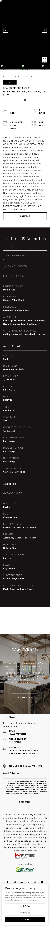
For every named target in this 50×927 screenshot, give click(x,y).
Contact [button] (25, 216)
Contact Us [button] (25, 697)
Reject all (25, 906)
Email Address (11, 772)
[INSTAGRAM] (14, 882)
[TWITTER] (28, 882)
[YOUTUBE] (42, 882)
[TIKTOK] (35, 882)
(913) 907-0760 (15, 741)
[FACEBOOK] (7, 882)
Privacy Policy (31, 793)
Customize (25, 913)
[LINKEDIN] (21, 882)
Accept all (25, 919)
